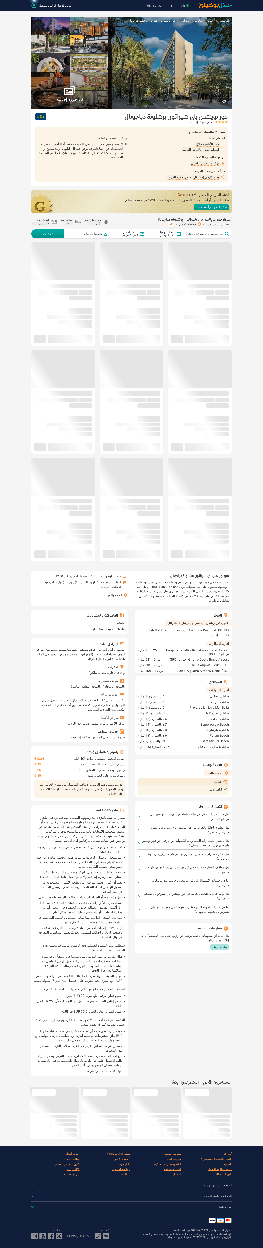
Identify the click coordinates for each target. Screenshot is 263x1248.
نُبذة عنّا (228, 1153)
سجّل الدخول (64, 5)
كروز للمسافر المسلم (67, 1164)
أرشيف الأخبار (122, 1158)
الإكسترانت (73, 1169)
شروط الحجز (173, 1158)
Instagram (34, 1236)
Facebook (51, 1236)
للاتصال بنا (175, 1174)
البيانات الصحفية (121, 1169)
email (106, 1236)
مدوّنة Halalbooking (118, 1153)
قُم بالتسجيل (46, 5)
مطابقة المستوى (171, 1153)
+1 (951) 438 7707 (79, 1236)
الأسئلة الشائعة (172, 1169)
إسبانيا (210, 20)
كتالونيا (198, 20)
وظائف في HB (71, 1158)
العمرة (228, 1164)
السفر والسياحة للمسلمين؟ (216, 1158)
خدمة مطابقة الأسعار (220, 1169)
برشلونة (185, 20)
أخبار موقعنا (123, 1164)
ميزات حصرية (72, 1174)
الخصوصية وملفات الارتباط (166, 1164)
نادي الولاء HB (155, 5)
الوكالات (125, 1174)
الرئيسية (224, 20)
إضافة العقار (73, 1153)
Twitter (59, 1236)
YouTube (42, 1236)
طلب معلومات (219, 946)
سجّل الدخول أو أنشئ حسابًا (211, 207)
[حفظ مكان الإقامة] (224, 101)
